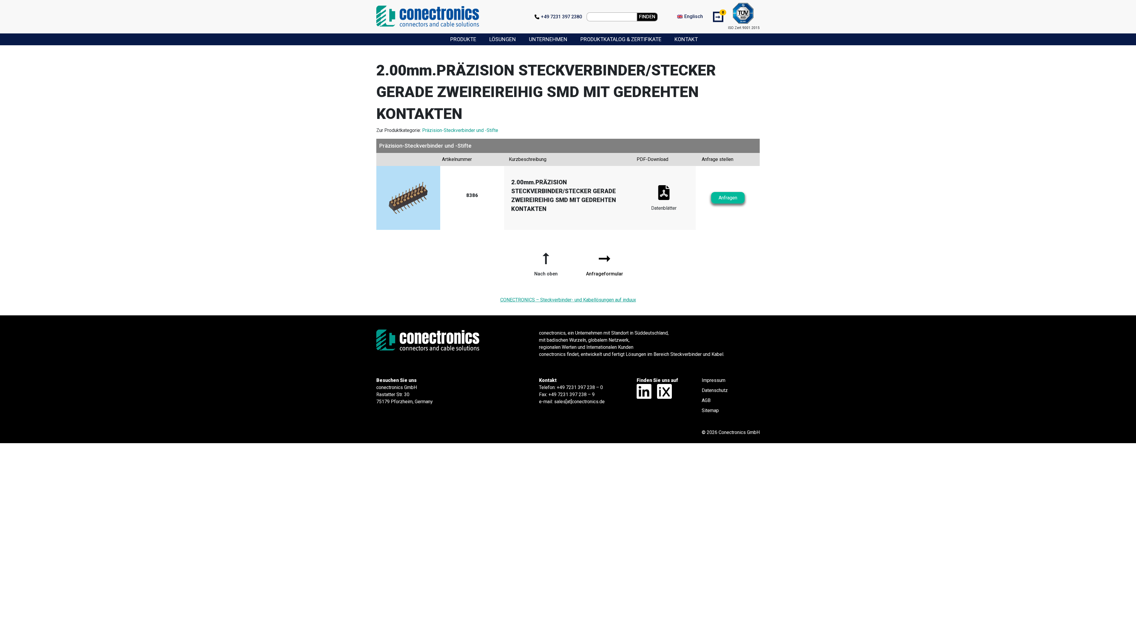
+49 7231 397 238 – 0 (580, 387)
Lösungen (502, 39)
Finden (647, 17)
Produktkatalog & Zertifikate (620, 39)
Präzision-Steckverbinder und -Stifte (460, 130)
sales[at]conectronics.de (579, 401)
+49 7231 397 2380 (561, 17)
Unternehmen (548, 39)
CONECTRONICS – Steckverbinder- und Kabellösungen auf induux (568, 300)
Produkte (463, 39)
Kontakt (686, 39)
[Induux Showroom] (662, 391)
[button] (546, 262)
